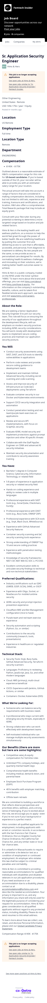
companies (19, 41)
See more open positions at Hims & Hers (23, 973)
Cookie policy (29, 997)
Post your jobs (12, 29)
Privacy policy (18, 997)
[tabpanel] (23, 582)
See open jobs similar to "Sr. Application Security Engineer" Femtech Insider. (22, 86)
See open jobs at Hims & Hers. (22, 80)
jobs (7, 41)
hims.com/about (33, 281)
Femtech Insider (23, 7)
